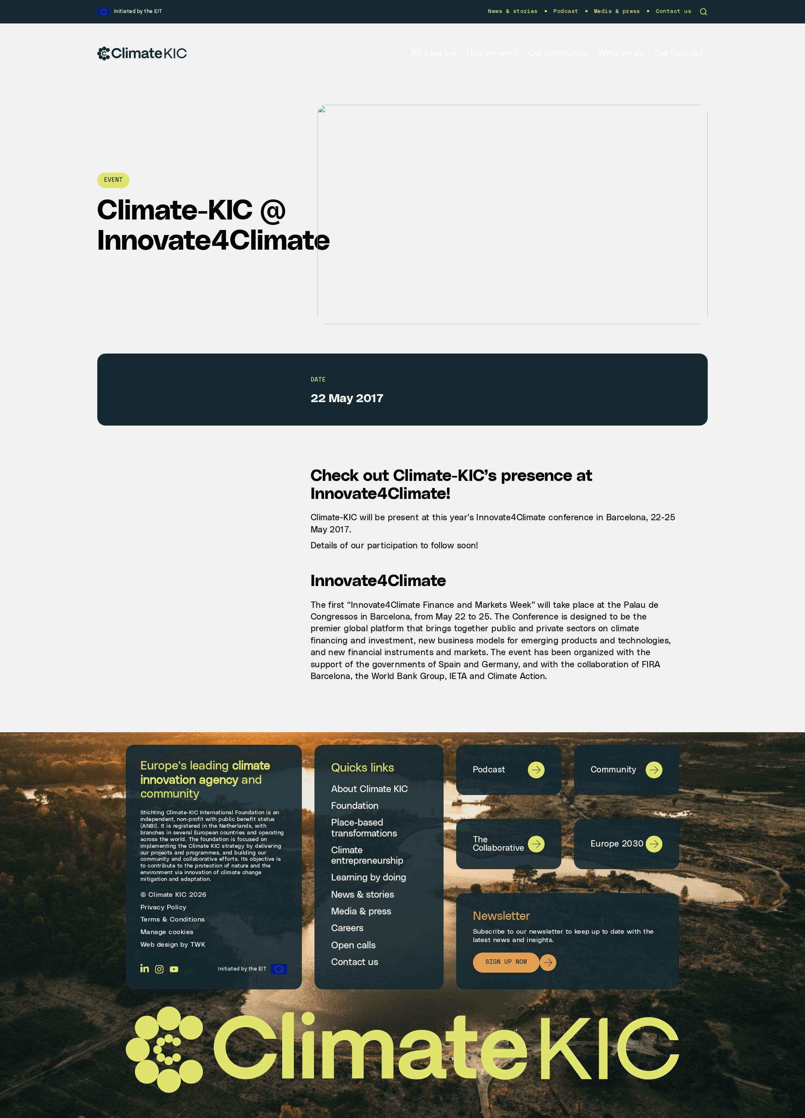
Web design (159, 944)
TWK (198, 944)
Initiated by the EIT (242, 968)
